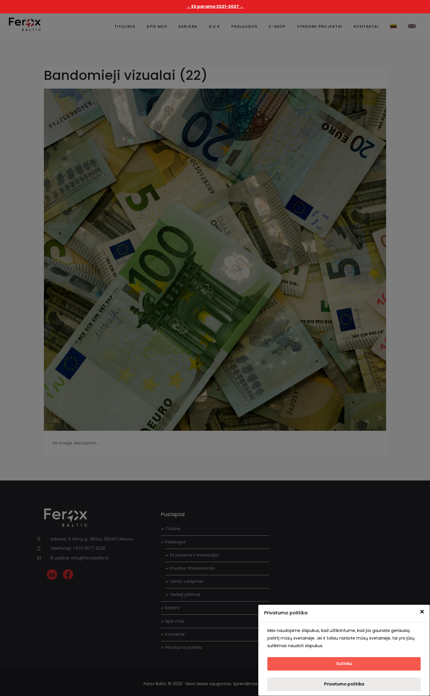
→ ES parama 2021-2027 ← (215, 6)
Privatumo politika (344, 684)
